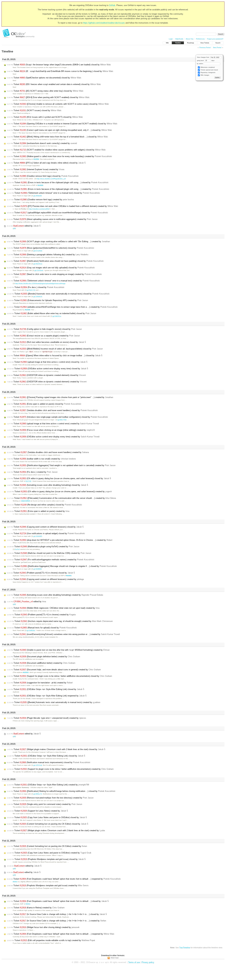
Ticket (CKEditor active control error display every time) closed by (47, 368)
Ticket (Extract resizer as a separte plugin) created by (43, 336)
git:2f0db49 (38, 196)
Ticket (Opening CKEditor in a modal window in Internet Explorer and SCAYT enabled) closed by (62, 123)
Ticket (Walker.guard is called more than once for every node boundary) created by (59, 156)
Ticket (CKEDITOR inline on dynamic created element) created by (47, 381)
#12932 (26, 672)
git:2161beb (39, 270)
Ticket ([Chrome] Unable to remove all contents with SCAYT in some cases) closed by (58, 104)
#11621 (68, 575)
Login (171, 39)
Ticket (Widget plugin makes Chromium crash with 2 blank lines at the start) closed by (56, 749)
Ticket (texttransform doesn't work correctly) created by (42, 143)
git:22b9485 (38, 536)
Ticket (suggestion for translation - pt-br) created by (40, 682)
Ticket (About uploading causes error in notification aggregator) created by (52, 219)
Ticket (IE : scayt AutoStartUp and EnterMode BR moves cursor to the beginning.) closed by (60, 71)
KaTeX (17, 549)
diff (14, 228)
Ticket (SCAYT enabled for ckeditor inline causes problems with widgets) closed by (56, 150)
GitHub (112, 5)
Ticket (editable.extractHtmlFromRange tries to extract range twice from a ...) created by (62, 307)
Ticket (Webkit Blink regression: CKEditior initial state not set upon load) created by (53, 608)
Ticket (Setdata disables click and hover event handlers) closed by (52, 410)
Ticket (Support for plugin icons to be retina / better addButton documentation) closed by (59, 676)
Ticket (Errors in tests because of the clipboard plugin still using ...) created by (58, 189)
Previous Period (205, 47)
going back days (205, 60)
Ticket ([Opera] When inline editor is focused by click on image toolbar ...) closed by (54, 355)
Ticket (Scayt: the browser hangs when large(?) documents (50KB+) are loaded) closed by (59, 64)
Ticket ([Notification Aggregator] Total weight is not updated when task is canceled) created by (61, 465)
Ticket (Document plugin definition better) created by (43, 656)
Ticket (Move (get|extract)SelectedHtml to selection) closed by (50, 248)
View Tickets (204, 43)
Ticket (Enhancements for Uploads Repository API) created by (47, 300)
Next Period (217, 47)
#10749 (28, 481)
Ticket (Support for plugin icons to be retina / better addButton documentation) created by (60, 769)
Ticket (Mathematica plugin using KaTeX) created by (43, 546)
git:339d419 (38, 296)
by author (200, 63)
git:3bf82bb (31, 630)
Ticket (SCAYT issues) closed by (34, 110)
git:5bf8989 (38, 569)
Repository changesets (207, 72)
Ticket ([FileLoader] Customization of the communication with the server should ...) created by (61, 498)
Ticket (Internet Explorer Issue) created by (35, 169)
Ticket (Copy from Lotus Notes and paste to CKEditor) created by (49, 853)
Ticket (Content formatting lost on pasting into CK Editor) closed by (47, 824)
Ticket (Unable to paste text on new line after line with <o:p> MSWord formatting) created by (58, 650)
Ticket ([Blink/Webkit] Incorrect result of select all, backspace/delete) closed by (55, 349)
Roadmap (190, 43)
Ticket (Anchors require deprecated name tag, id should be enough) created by (60, 621)
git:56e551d (38, 264)
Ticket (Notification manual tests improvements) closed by (48, 762)
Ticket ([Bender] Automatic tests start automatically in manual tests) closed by (58, 294)
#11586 (27, 310)
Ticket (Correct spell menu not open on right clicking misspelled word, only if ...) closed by (59, 130)
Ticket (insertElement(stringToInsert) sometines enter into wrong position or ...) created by (63, 634)
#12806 (40, 185)
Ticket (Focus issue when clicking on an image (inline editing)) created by (51, 430)
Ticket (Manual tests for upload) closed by (42, 627)
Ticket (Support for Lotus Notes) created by (37, 811)
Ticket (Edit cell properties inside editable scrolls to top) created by (51, 940)
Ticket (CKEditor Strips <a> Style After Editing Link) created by (48, 785)
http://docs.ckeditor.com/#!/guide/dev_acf (51, 178)
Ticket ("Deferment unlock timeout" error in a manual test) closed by (53, 193)
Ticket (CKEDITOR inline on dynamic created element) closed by (46, 375)
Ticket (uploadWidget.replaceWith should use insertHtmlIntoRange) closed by (57, 212)
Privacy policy (148, 962)
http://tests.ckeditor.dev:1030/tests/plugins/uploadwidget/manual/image (40, 283)
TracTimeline (184, 948)
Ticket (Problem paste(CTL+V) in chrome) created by (41, 614)
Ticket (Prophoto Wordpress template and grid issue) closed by (46, 859)
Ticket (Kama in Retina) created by (36, 907)
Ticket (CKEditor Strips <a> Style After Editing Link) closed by (45, 689)
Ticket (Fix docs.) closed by (35, 287)
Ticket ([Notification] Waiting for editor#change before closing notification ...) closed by (61, 791)
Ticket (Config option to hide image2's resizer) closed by (44, 329)
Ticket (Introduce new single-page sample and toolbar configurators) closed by (57, 417)
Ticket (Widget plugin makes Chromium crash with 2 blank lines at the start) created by (56, 830)
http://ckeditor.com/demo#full (39, 209)
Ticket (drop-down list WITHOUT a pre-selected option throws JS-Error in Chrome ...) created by (59, 540)
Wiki (167, 43)
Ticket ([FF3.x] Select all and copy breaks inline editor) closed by (46, 163)
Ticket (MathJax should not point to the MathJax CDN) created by (49, 553)
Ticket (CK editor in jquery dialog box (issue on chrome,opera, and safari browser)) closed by (59, 478)
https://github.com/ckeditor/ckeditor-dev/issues (104, 23)
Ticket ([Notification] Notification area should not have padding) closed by (55, 261)
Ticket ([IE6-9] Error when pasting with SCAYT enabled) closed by (48, 97)
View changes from (203, 57)
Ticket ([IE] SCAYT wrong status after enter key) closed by (45, 91)
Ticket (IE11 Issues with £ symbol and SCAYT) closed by (45, 117)
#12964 (36, 159)
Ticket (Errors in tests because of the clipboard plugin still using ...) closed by (57, 182)
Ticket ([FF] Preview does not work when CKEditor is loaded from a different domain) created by (62, 206)
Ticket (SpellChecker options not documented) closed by (44, 78)
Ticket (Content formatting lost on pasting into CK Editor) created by (47, 846)
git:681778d (62, 420)
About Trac (190, 39)
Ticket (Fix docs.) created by (32, 472)
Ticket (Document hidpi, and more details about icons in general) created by (54, 669)
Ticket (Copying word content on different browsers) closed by (45, 527)
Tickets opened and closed (209, 70)
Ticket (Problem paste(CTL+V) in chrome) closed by (41, 573)
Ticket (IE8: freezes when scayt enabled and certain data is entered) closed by (54, 84)
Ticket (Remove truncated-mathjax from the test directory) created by (50, 798)
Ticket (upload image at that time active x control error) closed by (47, 362)
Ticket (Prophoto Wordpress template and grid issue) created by (48, 885)
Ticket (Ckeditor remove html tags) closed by (43, 176)
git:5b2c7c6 (31, 290)
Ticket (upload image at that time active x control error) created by (53, 423)
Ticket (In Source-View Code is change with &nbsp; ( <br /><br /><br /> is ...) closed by (57, 914)
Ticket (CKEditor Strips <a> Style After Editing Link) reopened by (47, 696)
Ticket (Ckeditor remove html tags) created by (40, 199)
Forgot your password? (215, 39)
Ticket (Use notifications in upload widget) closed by (46, 533)
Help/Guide (179, 39)
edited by (24, 226)
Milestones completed (207, 67)
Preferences (200, 39)
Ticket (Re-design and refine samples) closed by (44, 505)
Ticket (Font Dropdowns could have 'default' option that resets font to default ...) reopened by (64, 879)
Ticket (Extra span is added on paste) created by (38, 511)
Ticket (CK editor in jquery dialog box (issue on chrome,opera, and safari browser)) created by (59, 491)
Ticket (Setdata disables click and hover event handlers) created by (48, 452)
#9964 (15, 881)
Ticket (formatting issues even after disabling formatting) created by (55, 595)
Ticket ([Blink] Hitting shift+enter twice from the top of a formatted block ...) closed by (57, 137)
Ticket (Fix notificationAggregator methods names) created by (50, 559)
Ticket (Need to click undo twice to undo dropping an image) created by (54, 274)
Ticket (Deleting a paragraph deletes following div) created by (47, 254)
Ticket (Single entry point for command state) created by (44, 804)
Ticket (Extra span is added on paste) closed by (44, 404)
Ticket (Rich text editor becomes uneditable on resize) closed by (46, 342)
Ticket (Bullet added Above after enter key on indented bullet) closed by (51, 313)
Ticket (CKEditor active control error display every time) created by (53, 436)
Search (217, 43)
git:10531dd (38, 765)
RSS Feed (114, 958)
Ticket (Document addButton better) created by (41, 663)
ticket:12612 (25, 501)
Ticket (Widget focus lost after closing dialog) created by (43, 927)
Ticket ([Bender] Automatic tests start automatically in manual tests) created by (53, 702)
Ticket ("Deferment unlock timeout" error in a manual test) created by (53, 281)
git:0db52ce (57, 316)
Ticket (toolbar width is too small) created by (41, 459)
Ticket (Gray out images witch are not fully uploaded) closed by (51, 267)
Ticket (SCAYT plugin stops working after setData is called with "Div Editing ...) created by (58, 241)
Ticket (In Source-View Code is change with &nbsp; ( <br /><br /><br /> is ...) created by (56, 921)
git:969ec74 (38, 794)
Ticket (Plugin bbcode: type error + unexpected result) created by (46, 718)
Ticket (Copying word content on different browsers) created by (45, 579)
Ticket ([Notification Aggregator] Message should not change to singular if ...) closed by (62, 566)
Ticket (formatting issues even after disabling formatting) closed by (47, 485)
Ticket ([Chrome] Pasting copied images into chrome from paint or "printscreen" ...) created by (60, 397)
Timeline (178, 43)
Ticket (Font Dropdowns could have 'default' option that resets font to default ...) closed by (58, 901)
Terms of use (134, 962)
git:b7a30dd (38, 251)
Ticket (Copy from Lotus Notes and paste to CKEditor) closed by (47, 817)
